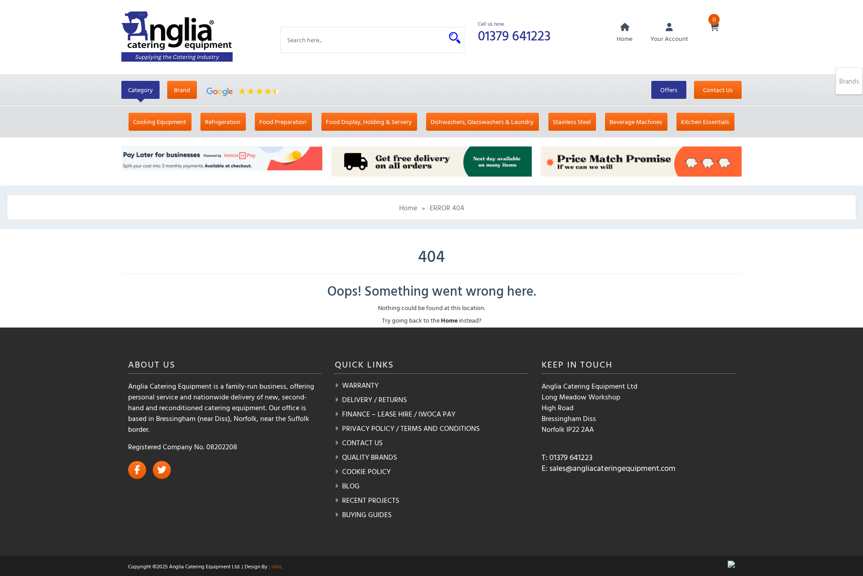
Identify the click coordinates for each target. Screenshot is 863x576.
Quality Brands (369, 457)
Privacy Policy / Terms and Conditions (411, 428)
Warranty (360, 385)
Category (140, 89)
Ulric (276, 566)
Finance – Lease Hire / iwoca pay (398, 413)
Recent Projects (370, 500)
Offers (668, 89)
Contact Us (718, 89)
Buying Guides (366, 514)
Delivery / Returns (374, 399)
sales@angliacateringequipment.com (612, 468)
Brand (182, 89)
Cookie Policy (366, 471)
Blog (351, 485)
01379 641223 (514, 35)
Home (408, 207)
